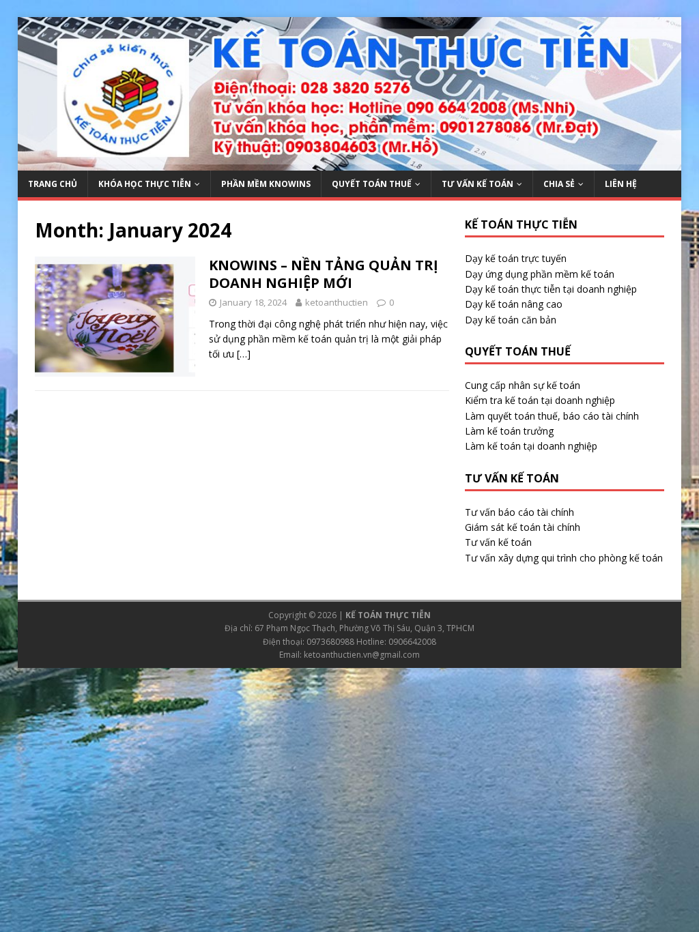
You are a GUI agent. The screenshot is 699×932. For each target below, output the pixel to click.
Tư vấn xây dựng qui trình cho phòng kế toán (564, 557)
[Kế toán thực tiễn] (350, 162)
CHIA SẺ (559, 184)
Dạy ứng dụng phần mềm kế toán (539, 273)
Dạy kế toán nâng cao (513, 303)
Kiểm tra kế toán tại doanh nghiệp (540, 400)
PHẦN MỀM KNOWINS (266, 184)
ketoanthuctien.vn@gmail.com (362, 654)
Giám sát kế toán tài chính (522, 527)
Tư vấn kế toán (498, 542)
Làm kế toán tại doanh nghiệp (531, 445)
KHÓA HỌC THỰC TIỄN (144, 184)
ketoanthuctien (336, 302)
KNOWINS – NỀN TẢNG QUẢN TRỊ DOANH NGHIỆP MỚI (323, 274)
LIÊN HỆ (621, 184)
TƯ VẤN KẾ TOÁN (477, 184)
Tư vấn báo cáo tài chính (519, 512)
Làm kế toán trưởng (509, 430)
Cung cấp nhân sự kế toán (522, 385)
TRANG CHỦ (52, 184)
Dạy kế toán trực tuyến (516, 258)
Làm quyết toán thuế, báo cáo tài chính (552, 415)
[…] (244, 353)
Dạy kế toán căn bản (510, 319)
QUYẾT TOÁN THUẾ (372, 184)
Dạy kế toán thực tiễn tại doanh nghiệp (551, 288)
